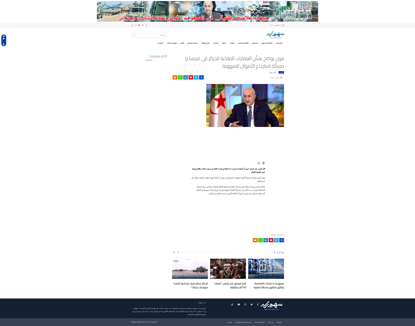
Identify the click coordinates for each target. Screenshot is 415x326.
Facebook (258, 305)
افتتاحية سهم (266, 43)
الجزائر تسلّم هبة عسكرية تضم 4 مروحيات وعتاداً (190, 285)
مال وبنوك (205, 43)
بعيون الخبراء (172, 43)
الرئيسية (279, 43)
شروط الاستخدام (259, 322)
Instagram (245, 305)
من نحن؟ (270, 322)
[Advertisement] (228, 146)
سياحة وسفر (193, 43)
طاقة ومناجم (243, 43)
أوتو (182, 43)
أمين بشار (272, 72)
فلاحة (232, 43)
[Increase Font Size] (263, 163)
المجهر (255, 43)
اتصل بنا (229, 322)
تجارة (224, 43)
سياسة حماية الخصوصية (243, 322)
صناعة (215, 43)
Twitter (251, 305)
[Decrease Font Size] (258, 163)
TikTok (232, 305)
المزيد (160, 43)
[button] (178, 252)
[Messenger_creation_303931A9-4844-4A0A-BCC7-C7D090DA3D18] (207, 11)
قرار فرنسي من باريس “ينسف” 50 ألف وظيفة (229, 285)
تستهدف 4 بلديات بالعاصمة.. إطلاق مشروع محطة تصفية (268, 285)
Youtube (238, 305)
